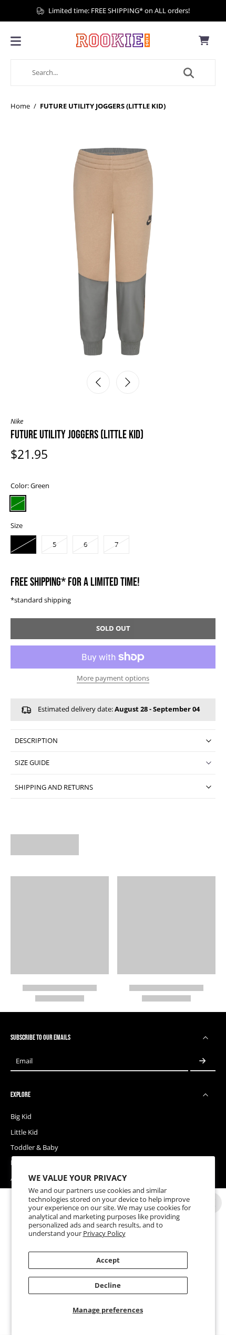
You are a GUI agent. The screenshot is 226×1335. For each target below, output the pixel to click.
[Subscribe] (202, 1061)
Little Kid (24, 1132)
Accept (108, 1260)
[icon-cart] (203, 40)
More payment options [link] (113, 679)
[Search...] (188, 73)
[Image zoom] (113, 251)
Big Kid (21, 1116)
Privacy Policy (104, 1233)
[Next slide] (127, 382)
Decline (108, 1285)
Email (24, 1061)
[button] (113, 629)
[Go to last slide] (98, 382)
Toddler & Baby (34, 1147)
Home (20, 106)
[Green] (18, 503)
